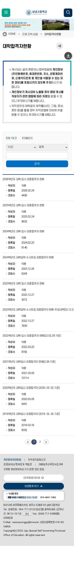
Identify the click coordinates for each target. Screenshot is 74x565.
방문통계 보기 (32, 486)
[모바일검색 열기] (68, 13)
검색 (37, 164)
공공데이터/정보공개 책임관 (17, 464)
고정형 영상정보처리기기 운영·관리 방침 (23, 469)
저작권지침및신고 (37, 459)
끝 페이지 (46, 442)
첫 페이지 (28, 442)
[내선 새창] (28, 513)
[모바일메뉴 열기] (6, 13)
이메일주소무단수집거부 (51, 464)
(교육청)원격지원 (32, 478)
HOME (12, 34)
